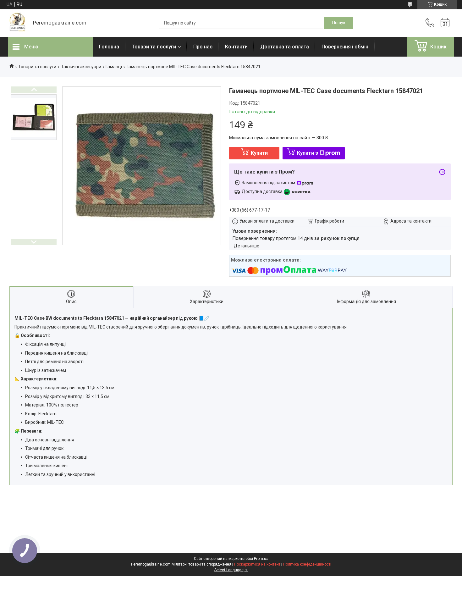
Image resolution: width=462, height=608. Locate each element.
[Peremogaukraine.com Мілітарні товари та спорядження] (17, 23)
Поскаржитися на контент (257, 564)
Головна (109, 47)
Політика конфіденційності (307, 564)
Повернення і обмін (345, 47)
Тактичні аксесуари (81, 66)
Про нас (202, 47)
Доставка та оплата (284, 47)
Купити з (307, 153)
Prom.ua (261, 558)
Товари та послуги (154, 47)
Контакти (236, 47)
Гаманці (114, 66)
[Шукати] (338, 23)
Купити (259, 153)
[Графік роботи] (445, 23)
